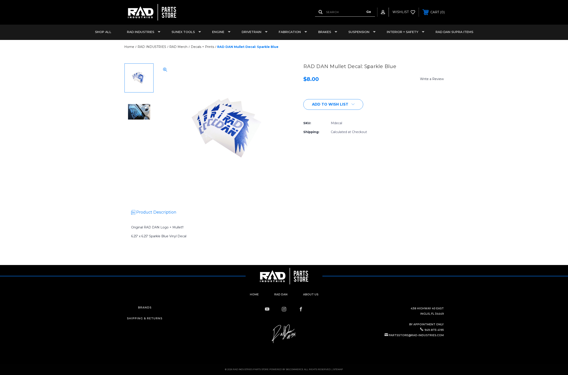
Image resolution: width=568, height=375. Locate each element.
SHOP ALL (103, 32)
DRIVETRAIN (251, 32)
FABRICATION (290, 32)
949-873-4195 (434, 330)
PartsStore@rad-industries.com (416, 335)
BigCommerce (294, 369)
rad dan (281, 294)
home (254, 294)
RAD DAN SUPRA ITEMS (454, 32)
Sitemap (338, 369)
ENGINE (218, 32)
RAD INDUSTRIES (140, 32)
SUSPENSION (358, 32)
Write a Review (432, 79)
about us (310, 294)
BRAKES (324, 32)
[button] (284, 334)
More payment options (382, 103)
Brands (145, 307)
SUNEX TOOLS (183, 32)
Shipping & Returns (144, 318)
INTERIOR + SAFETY (402, 32)
